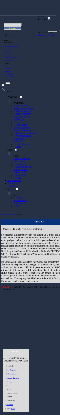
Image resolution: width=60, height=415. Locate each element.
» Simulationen (21, 175)
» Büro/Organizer (22, 114)
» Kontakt (18, 197)
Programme (13, 97)
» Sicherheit (19, 138)
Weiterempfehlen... (12, 374)
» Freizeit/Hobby (22, 127)
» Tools (17, 146)
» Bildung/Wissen (22, 111)
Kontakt (52, 35)
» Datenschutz (20, 200)
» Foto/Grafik (20, 124)
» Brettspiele (20, 161)
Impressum (42, 35)
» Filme (17, 122)
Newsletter (12, 186)
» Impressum (20, 203)
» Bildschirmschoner (24, 108)
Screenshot (9, 386)
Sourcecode (9, 404)
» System (18, 141)
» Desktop (19, 119)
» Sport (17, 177)
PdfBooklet (8, 49)
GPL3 (13, 408)
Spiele (10, 149)
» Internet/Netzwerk (23, 130)
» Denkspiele (20, 164)
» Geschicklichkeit (23, 166)
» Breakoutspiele (22, 158)
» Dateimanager (21, 116)
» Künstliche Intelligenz (25, 133)
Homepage (9, 382)
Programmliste (14, 180)
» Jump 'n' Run (21, 169)
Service (11, 189)
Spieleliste (12, 183)
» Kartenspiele (21, 172)
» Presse (18, 206)
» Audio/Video (21, 105)
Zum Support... (11, 370)
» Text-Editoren (21, 144)
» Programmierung (23, 135)
